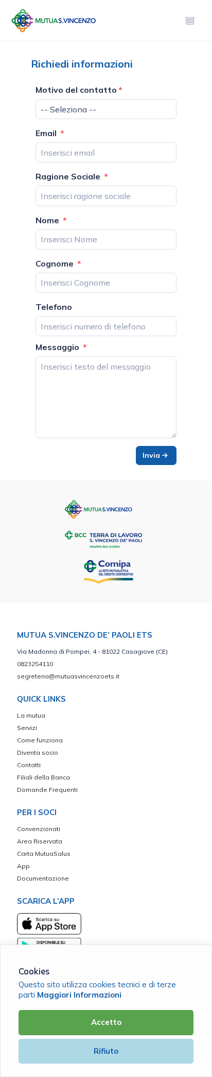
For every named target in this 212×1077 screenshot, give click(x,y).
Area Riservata (39, 841)
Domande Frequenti (47, 789)
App (23, 866)
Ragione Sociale (69, 176)
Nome (48, 220)
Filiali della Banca (43, 777)
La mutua (31, 715)
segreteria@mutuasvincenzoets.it (68, 676)
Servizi (27, 728)
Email (47, 133)
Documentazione (43, 878)
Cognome (56, 263)
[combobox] (106, 109)
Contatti (29, 765)
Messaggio (58, 347)
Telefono (54, 307)
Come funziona (40, 740)
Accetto (106, 1022)
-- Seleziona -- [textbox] (68, 109)
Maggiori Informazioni (79, 995)
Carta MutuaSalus (43, 853)
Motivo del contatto (76, 90)
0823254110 (35, 664)
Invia (152, 455)
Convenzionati (38, 829)
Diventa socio (37, 752)
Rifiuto (106, 1051)
